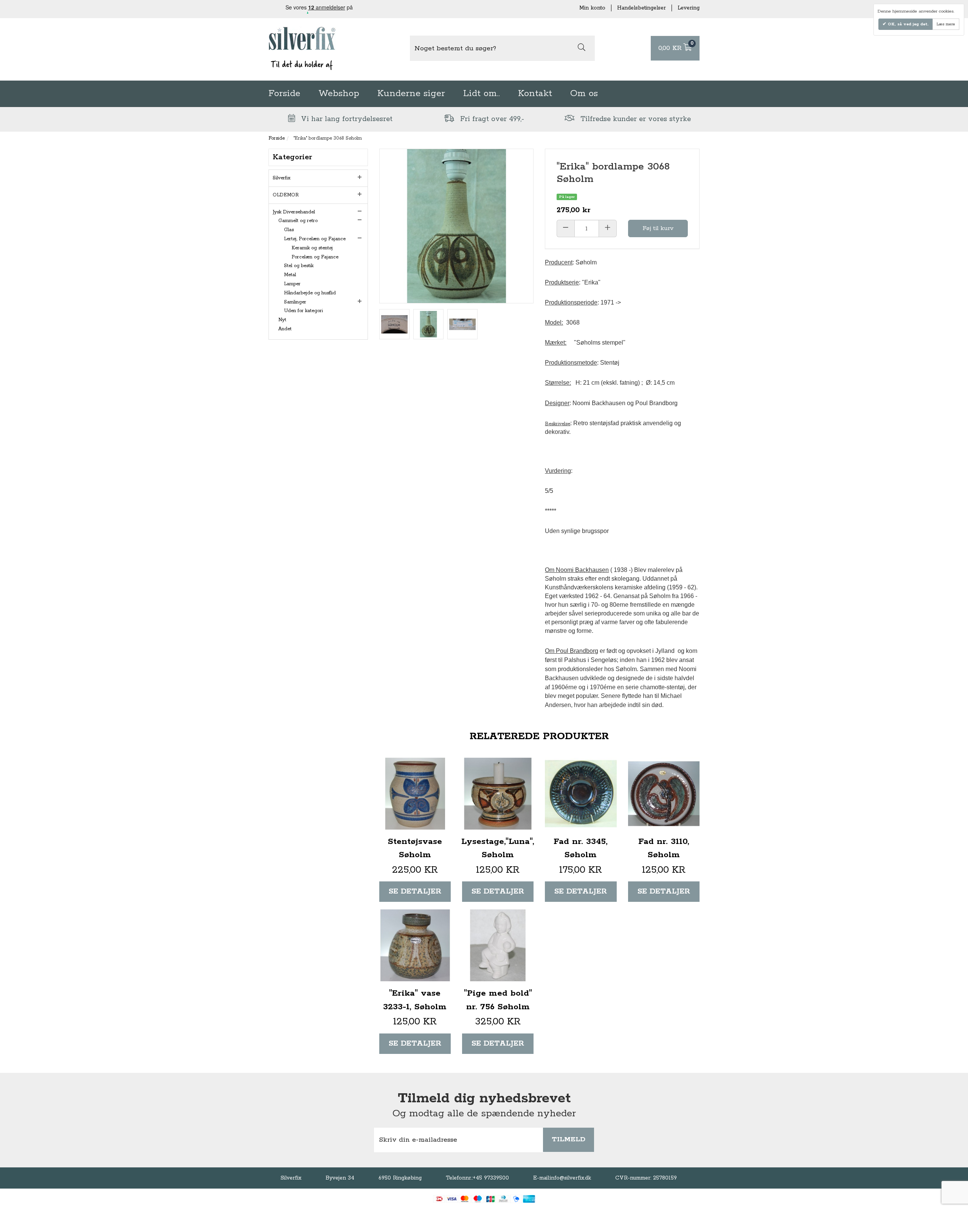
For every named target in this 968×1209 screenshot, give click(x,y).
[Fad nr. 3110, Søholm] (664, 793)
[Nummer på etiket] (462, 324)
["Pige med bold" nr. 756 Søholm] (498, 945)
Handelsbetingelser (641, 8)
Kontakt (535, 93)
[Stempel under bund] (394, 324)
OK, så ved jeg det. (907, 24)
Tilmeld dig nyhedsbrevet (484, 1098)
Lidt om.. (481, 93)
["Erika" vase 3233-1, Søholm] (415, 945)
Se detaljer (415, 891)
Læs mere (946, 24)
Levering (689, 8)
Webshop (338, 93)
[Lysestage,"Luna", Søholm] (498, 793)
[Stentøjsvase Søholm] (415, 793)
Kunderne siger (411, 93)
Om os (584, 93)
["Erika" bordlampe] (428, 324)
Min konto (592, 8)
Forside (284, 93)
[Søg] (581, 48)
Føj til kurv (657, 228)
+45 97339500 (491, 1178)
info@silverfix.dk (570, 1178)
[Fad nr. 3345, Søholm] (580, 793)
